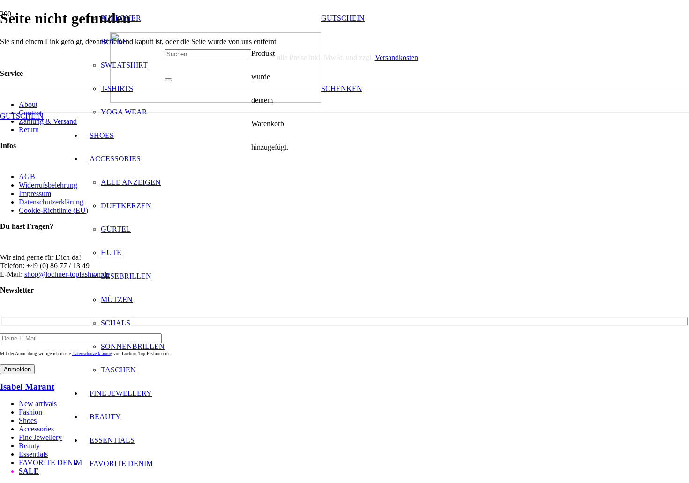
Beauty (29, 446)
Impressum (35, 193)
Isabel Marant (27, 387)
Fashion (30, 412)
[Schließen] (168, 79)
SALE (29, 471)
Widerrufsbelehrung (48, 185)
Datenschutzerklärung (51, 202)
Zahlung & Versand (48, 121)
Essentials (33, 454)
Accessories (36, 429)
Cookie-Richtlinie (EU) (53, 210)
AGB (27, 177)
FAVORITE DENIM (50, 463)
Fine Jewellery (40, 437)
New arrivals (38, 404)
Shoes (28, 420)
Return (29, 130)
